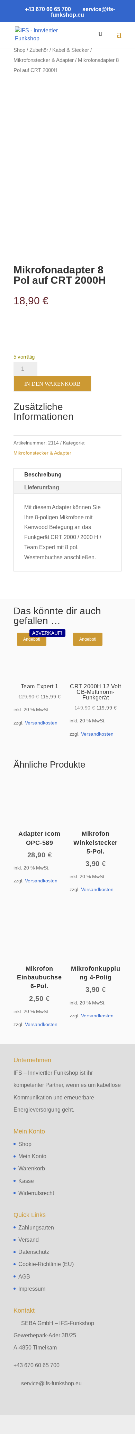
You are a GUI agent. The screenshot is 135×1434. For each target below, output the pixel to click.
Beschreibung (43, 475)
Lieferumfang (41, 487)
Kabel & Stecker (70, 50)
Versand (28, 1240)
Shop (19, 50)
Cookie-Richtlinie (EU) (46, 1264)
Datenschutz (33, 1252)
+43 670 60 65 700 (37, 1365)
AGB (24, 1277)
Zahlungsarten (36, 1228)
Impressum (31, 1289)
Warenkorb (31, 1168)
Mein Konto (32, 1156)
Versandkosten (41, 723)
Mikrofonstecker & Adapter (44, 60)
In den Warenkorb (52, 384)
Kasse (26, 1181)
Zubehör (38, 50)
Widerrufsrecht (36, 1193)
